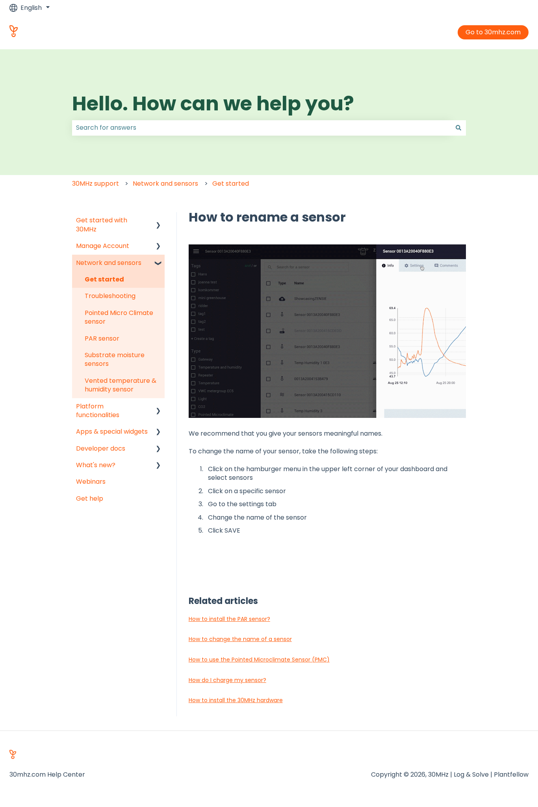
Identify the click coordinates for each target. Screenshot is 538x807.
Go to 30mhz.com (493, 32)
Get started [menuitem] (104, 279)
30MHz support (95, 183)
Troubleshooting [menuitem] (110, 295)
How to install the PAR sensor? (229, 619)
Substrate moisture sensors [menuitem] (115, 359)
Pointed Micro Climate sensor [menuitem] (119, 317)
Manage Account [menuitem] (102, 245)
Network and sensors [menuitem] (108, 262)
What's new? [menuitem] (95, 465)
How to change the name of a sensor (240, 639)
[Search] (458, 127)
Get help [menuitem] (89, 498)
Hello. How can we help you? (213, 103)
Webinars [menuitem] (91, 481)
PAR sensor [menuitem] (102, 338)
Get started (230, 183)
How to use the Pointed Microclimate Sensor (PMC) (259, 659)
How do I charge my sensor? (227, 680)
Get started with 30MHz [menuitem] (101, 224)
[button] (158, 221)
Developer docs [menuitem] (100, 448)
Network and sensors (165, 183)
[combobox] (261, 127)
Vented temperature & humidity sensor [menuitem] (120, 385)
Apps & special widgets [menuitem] (112, 431)
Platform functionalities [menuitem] (97, 410)
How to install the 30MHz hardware (236, 700)
